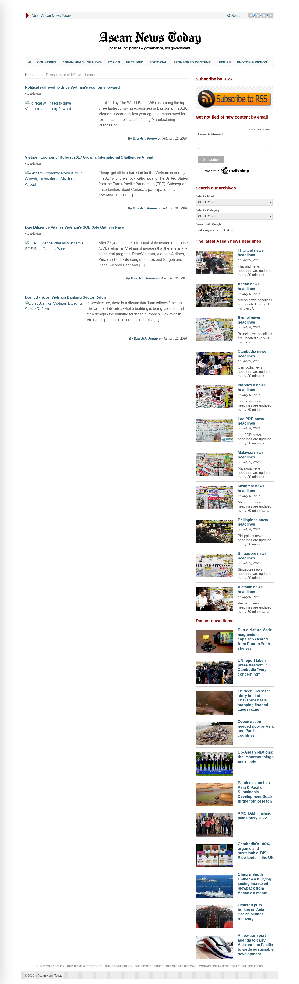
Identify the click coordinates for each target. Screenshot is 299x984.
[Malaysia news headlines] (214, 463)
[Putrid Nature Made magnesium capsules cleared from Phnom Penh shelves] (214, 640)
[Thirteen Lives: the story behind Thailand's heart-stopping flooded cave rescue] (214, 702)
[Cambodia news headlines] (214, 362)
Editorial (158, 62)
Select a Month (205, 196)
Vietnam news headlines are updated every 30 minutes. (254, 607)
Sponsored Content (192, 62)
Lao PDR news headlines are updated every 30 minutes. (254, 439)
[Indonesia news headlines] (214, 395)
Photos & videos (252, 62)
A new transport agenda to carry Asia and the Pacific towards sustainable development (256, 945)
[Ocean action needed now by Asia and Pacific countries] (214, 732)
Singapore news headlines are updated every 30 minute (254, 573)
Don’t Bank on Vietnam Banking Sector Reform (66, 297)
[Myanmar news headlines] (214, 496)
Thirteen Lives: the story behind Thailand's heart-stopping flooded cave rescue (254, 700)
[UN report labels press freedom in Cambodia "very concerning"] (214, 671)
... (266, 275)
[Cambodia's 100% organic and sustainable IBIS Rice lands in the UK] (214, 854)
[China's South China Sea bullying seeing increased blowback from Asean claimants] (214, 885)
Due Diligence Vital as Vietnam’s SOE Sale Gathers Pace (74, 227)
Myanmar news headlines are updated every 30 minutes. (254, 506)
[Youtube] (264, 15)
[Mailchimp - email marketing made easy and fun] (227, 170)
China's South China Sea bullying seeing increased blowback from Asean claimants (254, 883)
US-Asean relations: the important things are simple (256, 757)
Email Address (211, 134)
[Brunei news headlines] (214, 328)
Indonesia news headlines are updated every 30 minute (254, 405)
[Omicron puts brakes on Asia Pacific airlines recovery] (214, 915)
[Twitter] (251, 15)
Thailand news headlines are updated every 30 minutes (254, 270)
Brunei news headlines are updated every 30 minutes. (255, 338)
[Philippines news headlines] (214, 530)
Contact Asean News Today (219, 966)
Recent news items (215, 620)
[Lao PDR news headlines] (214, 429)
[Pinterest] (258, 15)
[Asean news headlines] (214, 294)
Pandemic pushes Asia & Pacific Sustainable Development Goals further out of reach (255, 792)
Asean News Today (49, 975)
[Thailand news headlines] (214, 261)
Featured (134, 62)
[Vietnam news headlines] (214, 598)
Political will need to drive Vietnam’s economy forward (72, 87)
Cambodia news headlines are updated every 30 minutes (254, 371)
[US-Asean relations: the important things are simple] (214, 763)
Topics (114, 62)
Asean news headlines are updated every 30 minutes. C (255, 304)
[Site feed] (271, 15)
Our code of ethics (149, 966)
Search (236, 15)
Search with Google (208, 224)
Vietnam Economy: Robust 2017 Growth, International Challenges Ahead (89, 157)
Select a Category (208, 210)
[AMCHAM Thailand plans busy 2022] (214, 824)
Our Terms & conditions (84, 966)
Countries (46, 62)
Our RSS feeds (252, 966)
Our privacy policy (50, 966)
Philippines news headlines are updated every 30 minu (254, 540)
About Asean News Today (51, 15)
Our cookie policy (118, 966)
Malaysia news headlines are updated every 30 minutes (254, 472)
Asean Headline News (82, 62)
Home (29, 75)
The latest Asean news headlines (228, 241)
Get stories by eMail (181, 966)
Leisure (224, 62)
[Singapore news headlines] (214, 564)
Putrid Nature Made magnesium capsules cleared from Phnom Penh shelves (255, 639)
